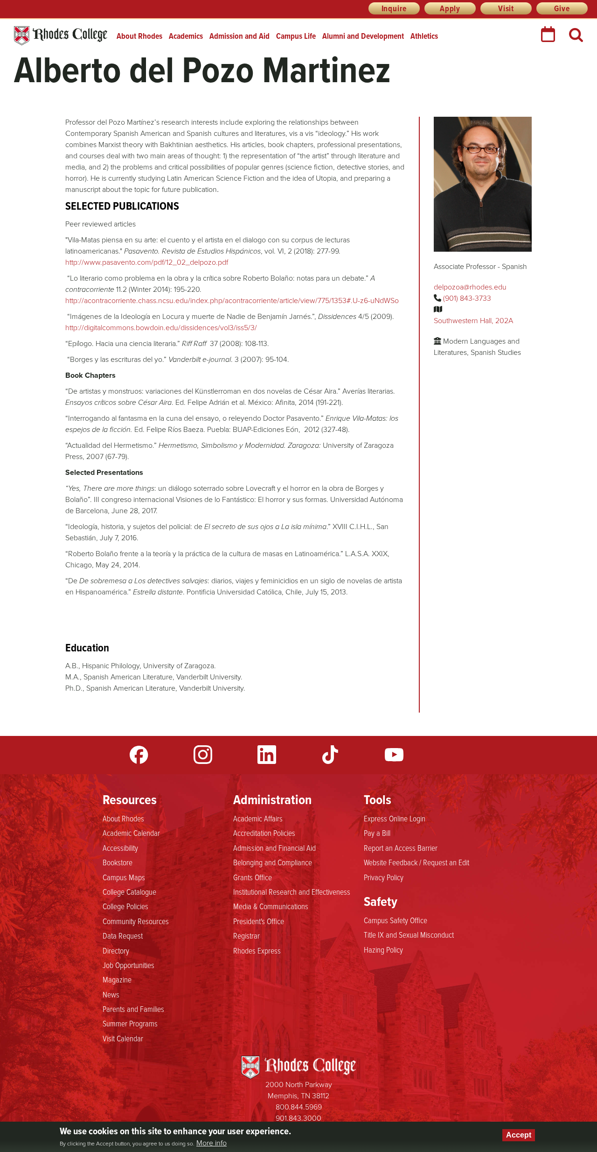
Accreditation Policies (264, 832)
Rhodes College (60, 35)
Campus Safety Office (395, 920)
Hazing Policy (383, 949)
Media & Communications (270, 906)
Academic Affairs (258, 818)
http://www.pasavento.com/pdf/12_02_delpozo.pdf (146, 262)
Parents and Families (133, 1008)
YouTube (394, 754)
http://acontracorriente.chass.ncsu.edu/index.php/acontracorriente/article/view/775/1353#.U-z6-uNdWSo (232, 300)
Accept (518, 1135)
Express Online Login (394, 818)
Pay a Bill (377, 832)
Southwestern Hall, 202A (473, 320)
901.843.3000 (298, 1118)
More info (211, 1143)
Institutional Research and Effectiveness (291, 891)
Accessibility (120, 847)
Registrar (246, 935)
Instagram (203, 754)
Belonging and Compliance (272, 862)
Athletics (424, 36)
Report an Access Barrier (400, 847)
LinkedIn (266, 754)
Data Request (123, 935)
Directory (116, 950)
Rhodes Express (257, 950)
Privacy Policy (383, 877)
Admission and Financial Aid (274, 847)
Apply (450, 8)
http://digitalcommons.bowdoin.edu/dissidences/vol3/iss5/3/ (161, 327)
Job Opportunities (128, 964)
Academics (186, 36)
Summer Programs (130, 1023)
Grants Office (252, 877)
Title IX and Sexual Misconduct (409, 934)
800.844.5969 (299, 1107)
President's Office (258, 920)
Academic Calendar (131, 832)
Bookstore (117, 862)
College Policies (125, 906)
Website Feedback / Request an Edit (416, 862)
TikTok (330, 754)
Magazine (117, 979)
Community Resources (136, 920)
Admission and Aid (239, 36)
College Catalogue (129, 891)
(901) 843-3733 (467, 298)
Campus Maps (124, 877)
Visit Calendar (123, 1038)
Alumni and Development (363, 36)
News (111, 994)
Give (561, 8)
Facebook (139, 754)
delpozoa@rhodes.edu (470, 287)
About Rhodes (139, 36)
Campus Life (296, 36)
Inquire (394, 8)
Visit (506, 8)
